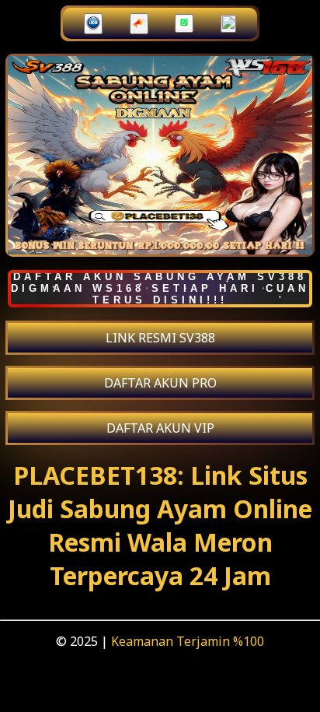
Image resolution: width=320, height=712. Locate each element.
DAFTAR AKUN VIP (160, 428)
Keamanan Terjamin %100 (187, 641)
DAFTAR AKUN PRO (160, 382)
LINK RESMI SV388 (160, 337)
